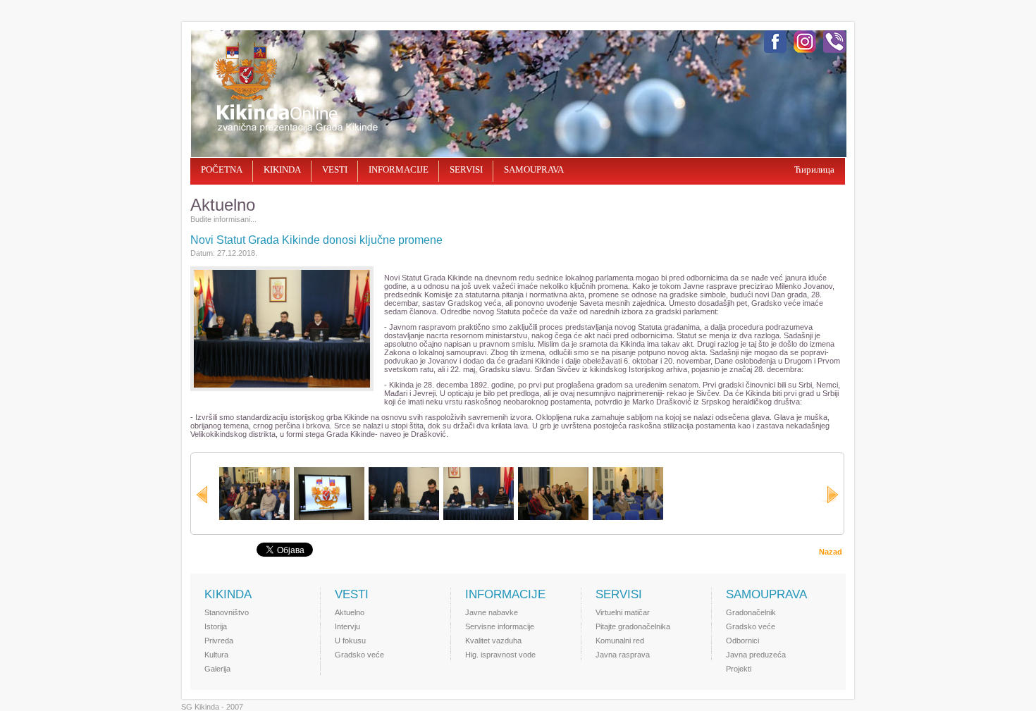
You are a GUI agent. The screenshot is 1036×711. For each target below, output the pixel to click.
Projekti (738, 668)
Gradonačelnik (751, 612)
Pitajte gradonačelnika (633, 626)
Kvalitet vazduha (493, 640)
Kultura (216, 654)
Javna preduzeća (756, 654)
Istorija (215, 626)
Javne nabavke (491, 612)
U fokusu (350, 640)
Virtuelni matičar (623, 612)
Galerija (217, 668)
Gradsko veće (359, 654)
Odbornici (742, 640)
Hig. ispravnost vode (500, 654)
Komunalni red (620, 640)
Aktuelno (349, 612)
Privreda (218, 640)
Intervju (347, 626)
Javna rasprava (623, 654)
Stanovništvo (226, 612)
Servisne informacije (499, 626)
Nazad (830, 552)
